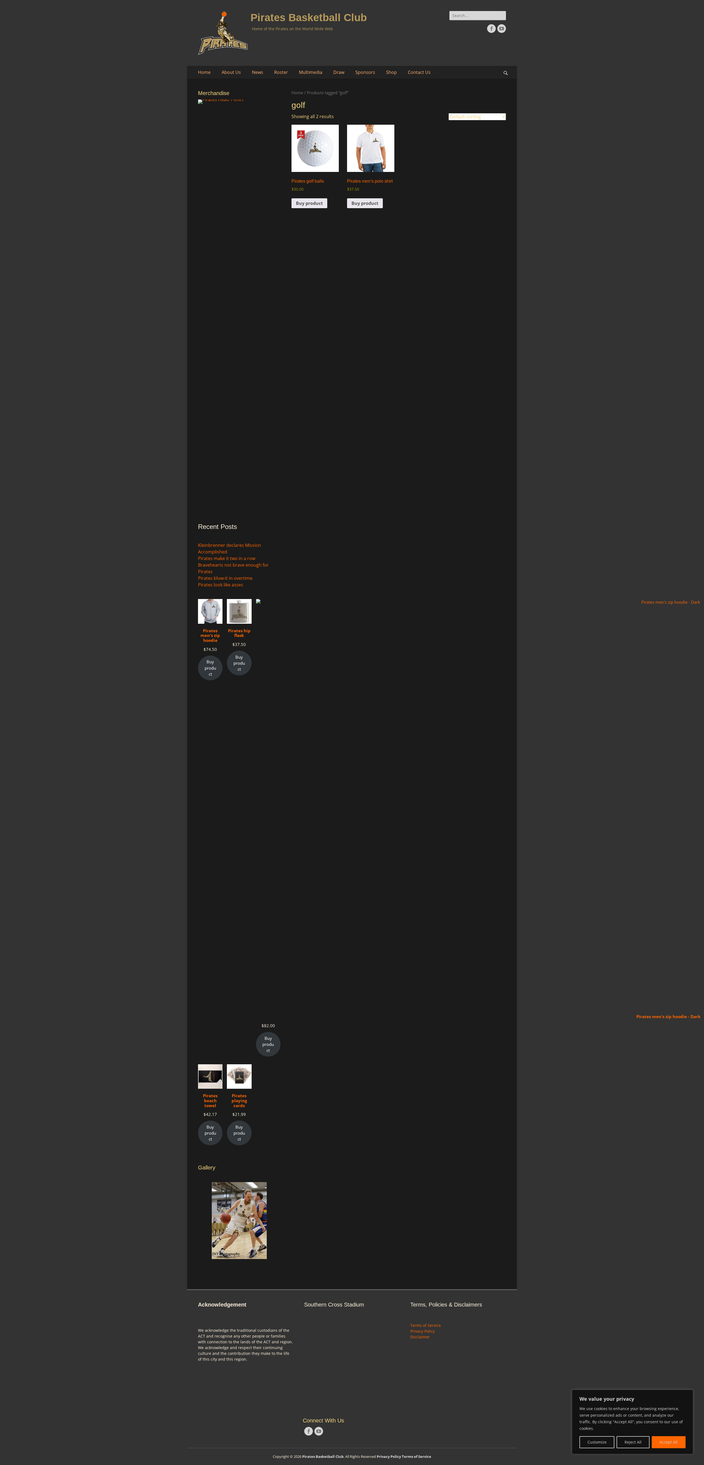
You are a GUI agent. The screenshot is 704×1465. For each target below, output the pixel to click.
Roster (281, 72)
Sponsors (365, 72)
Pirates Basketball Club (309, 17)
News (257, 72)
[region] (632, 1422)
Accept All (668, 1442)
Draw (338, 72)
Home (204, 72)
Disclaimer (420, 1336)
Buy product (309, 203)
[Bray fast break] (239, 1211)
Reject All (633, 1442)
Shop (391, 72)
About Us (231, 72)
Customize (597, 1442)
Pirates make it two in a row (226, 558)
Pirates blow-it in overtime (225, 578)
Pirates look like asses (220, 585)
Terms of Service (425, 1325)
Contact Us (419, 72)
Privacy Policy (422, 1331)
